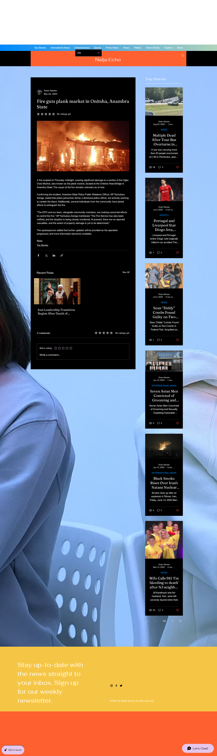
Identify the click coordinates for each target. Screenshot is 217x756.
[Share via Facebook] (38, 255)
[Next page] (173, 621)
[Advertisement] (95, 22)
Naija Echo (108, 60)
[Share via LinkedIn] (53, 255)
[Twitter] (198, 58)
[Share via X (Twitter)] (46, 255)
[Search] (183, 55)
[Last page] (180, 621)
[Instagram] (188, 58)
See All (125, 272)
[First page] (148, 621)
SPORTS (164, 215)
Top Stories (42, 245)
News (39, 240)
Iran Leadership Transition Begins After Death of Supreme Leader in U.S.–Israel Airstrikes (56, 311)
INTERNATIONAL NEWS (164, 385)
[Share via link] (61, 255)
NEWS (164, 129)
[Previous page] (155, 621)
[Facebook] (193, 58)
